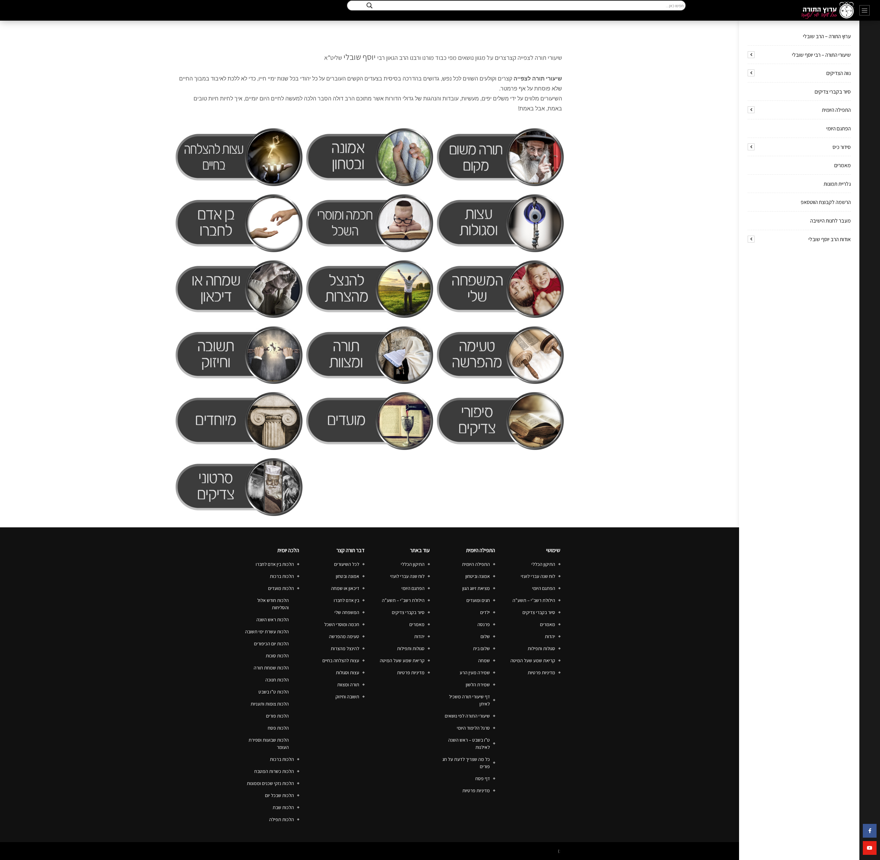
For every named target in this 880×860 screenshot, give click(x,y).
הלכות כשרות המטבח (274, 771)
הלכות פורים (277, 716)
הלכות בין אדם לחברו (275, 564)
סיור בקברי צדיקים (833, 91)
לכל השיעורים (346, 564)
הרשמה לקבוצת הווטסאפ (826, 202)
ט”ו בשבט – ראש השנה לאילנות (469, 743)
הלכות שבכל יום (279, 795)
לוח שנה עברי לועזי (538, 576)
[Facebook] (870, 831)
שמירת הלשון (478, 684)
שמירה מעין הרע (475, 672)
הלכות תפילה (281, 819)
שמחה (484, 660)
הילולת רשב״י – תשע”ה (534, 600)
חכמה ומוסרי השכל (341, 624)
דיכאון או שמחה (345, 588)
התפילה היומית (836, 110)
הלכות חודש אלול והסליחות (273, 604)
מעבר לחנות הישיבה (830, 220)
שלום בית (481, 648)
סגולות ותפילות (541, 648)
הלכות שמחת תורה (271, 668)
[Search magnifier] (369, 5)
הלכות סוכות (277, 656)
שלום (485, 636)
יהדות (550, 636)
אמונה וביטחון (477, 576)
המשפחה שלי (346, 612)
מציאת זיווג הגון (476, 588)
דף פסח (482, 778)
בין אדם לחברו (346, 600)
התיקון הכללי (543, 564)
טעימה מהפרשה (344, 636)
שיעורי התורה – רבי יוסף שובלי (821, 54)
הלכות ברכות (282, 576)
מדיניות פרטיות (541, 672)
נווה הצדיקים (838, 73)
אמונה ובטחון (347, 576)
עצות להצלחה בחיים (340, 660)
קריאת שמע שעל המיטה (532, 660)
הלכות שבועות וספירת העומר (269, 743)
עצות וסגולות (347, 672)
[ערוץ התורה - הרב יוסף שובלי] (827, 10)
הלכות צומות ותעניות (270, 704)
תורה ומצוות (348, 684)
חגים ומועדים (478, 600)
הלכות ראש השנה (272, 619)
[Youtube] (870, 848)
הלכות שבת (283, 807)
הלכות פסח (278, 728)
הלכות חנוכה (277, 680)
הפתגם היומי (838, 128)
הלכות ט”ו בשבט (273, 692)
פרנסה (483, 624)
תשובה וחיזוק (347, 697)
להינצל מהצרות (345, 648)
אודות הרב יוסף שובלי (829, 239)
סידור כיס (842, 147)
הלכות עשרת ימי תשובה (267, 631)
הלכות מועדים (281, 588)
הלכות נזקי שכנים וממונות (270, 783)
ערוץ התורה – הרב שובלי (827, 36)
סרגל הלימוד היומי (473, 728)
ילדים (485, 612)
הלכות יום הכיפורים (271, 644)
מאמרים (842, 165)
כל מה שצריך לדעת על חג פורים (466, 763)
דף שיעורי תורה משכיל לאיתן (469, 700)
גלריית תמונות (837, 183)
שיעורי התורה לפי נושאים (467, 716)
